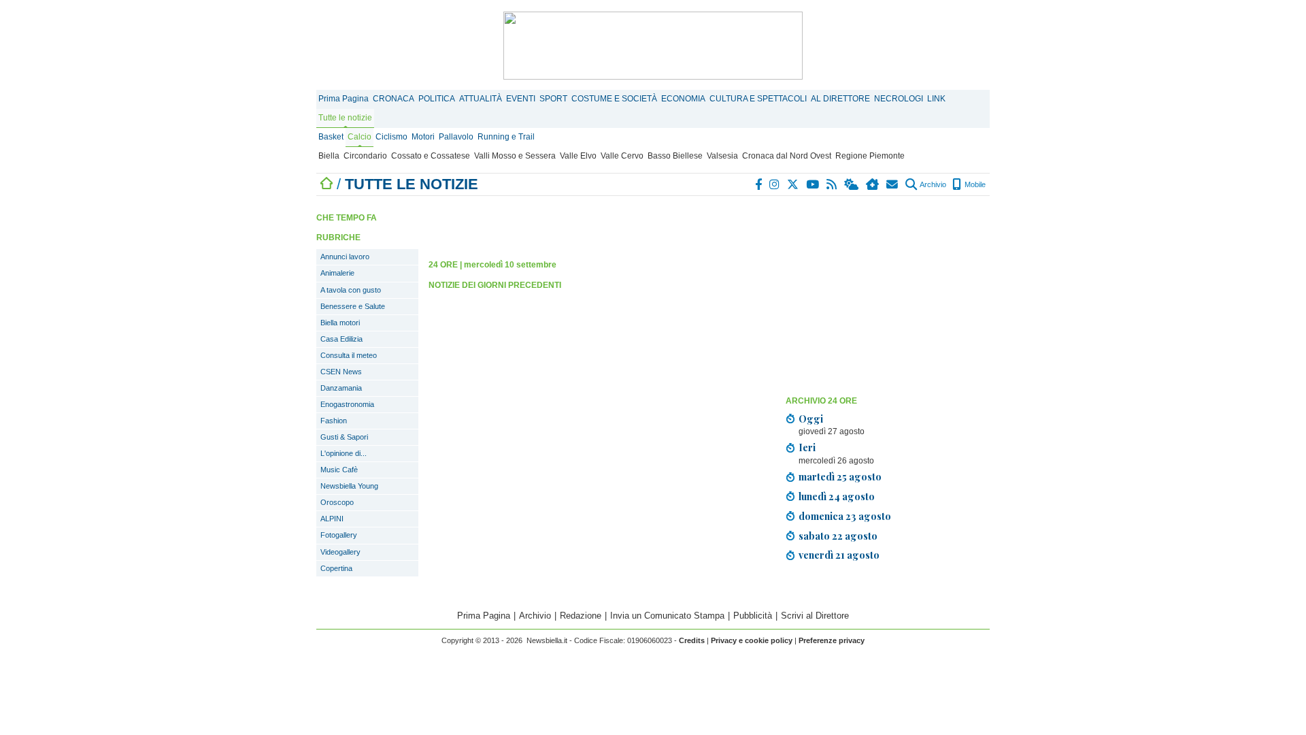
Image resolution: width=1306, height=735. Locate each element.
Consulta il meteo (348, 355)
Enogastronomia (347, 404)
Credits (692, 640)
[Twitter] (793, 184)
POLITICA (436, 98)
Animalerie (337, 273)
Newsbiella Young (349, 486)
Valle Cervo (622, 156)
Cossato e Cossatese (430, 156)
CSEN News (341, 372)
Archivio (932, 184)
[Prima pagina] (326, 184)
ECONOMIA (683, 98)
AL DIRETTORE (840, 98)
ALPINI (332, 518)
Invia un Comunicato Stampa (667, 615)
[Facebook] (759, 184)
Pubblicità (752, 615)
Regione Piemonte (870, 156)
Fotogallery (338, 535)
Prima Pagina (343, 98)
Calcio (359, 137)
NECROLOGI (898, 98)
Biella (328, 156)
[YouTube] (813, 184)
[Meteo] (852, 184)
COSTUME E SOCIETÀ (614, 98)
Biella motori (340, 322)
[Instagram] (775, 184)
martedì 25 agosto (840, 476)
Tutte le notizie (345, 117)
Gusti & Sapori (344, 437)
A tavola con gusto (350, 290)
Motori (423, 137)
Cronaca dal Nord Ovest (786, 156)
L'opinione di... (343, 453)
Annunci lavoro (344, 256)
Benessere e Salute (352, 306)
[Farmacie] (873, 184)
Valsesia (722, 156)
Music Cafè (339, 470)
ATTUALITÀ (480, 98)
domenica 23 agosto (845, 516)
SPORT (553, 98)
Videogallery (340, 552)
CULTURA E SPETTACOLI (758, 98)
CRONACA (393, 98)
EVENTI (520, 98)
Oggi (811, 418)
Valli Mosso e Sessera (515, 156)
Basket (331, 137)
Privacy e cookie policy (751, 640)
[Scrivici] (892, 184)
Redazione (580, 615)
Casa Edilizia (341, 339)
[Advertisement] (888, 295)
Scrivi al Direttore (815, 615)
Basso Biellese (675, 156)
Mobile (974, 184)
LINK (936, 98)
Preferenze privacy (832, 640)
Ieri (807, 447)
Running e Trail (506, 137)
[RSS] (832, 184)
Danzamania (341, 388)
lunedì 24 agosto (837, 496)
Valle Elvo (578, 156)
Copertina (336, 568)
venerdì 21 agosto (839, 554)
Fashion (333, 420)
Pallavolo (456, 137)
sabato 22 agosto (838, 535)
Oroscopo (337, 502)
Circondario (365, 156)
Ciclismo (391, 137)
